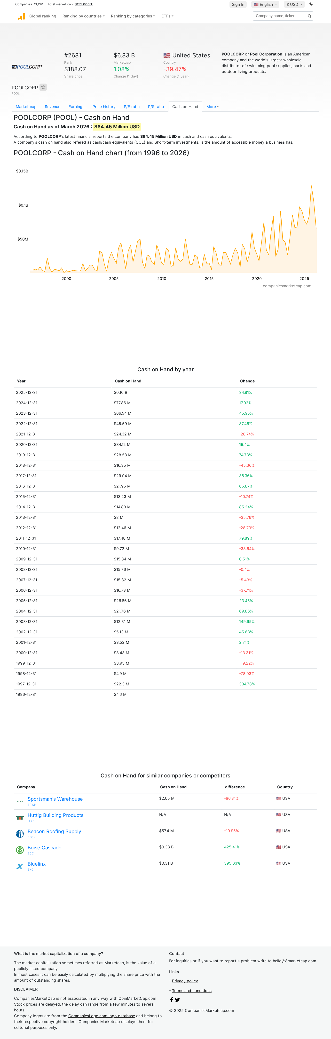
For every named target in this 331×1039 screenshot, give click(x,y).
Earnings (76, 106)
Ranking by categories (131, 16)
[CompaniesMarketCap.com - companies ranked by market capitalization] (21, 16)
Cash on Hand (185, 106)
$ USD (292, 4)
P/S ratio (156, 106)
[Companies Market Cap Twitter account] (177, 1000)
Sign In (238, 4)
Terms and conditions (192, 990)
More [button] (211, 106)
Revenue (52, 106)
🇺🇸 (263, 4)
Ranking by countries (82, 16)
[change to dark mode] (311, 5)
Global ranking (42, 16)
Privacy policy (185, 980)
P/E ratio (132, 106)
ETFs (166, 16)
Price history (104, 106)
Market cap (26, 106)
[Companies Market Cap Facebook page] (171, 1000)
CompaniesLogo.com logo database (101, 1015)
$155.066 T (84, 4)
